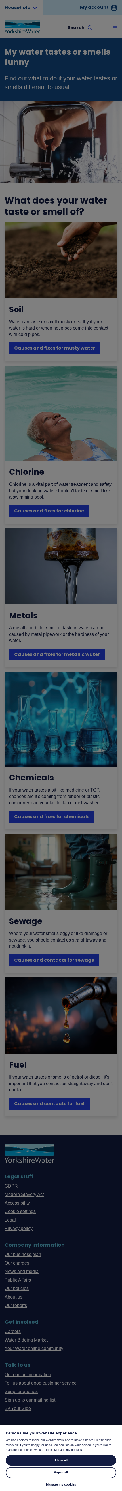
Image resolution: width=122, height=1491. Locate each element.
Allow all (61, 1460)
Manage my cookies (61, 1484)
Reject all (61, 1472)
